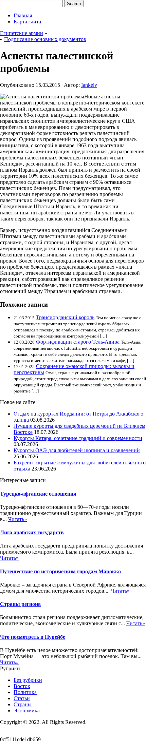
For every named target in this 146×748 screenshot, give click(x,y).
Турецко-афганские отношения (38, 494)
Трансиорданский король (65, 317)
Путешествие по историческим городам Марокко (60, 571)
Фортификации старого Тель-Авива (78, 342)
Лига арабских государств (32, 532)
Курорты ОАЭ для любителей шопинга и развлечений (77, 450)
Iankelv (89, 85)
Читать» (17, 519)
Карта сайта (27, 21)
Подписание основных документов (45, 39)
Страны (23, 704)
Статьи (22, 698)
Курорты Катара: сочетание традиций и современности (78, 438)
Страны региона (20, 604)
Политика (25, 692)
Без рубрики (28, 680)
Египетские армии (21, 33)
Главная (23, 15)
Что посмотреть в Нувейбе (32, 637)
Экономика (27, 710)
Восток (22, 686)
